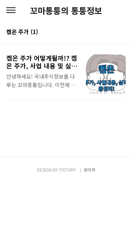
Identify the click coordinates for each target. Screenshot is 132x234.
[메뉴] (11, 11)
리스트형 (121, 32)
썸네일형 (111, 32)
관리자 (89, 170)
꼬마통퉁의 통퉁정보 (66, 10)
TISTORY (67, 170)
